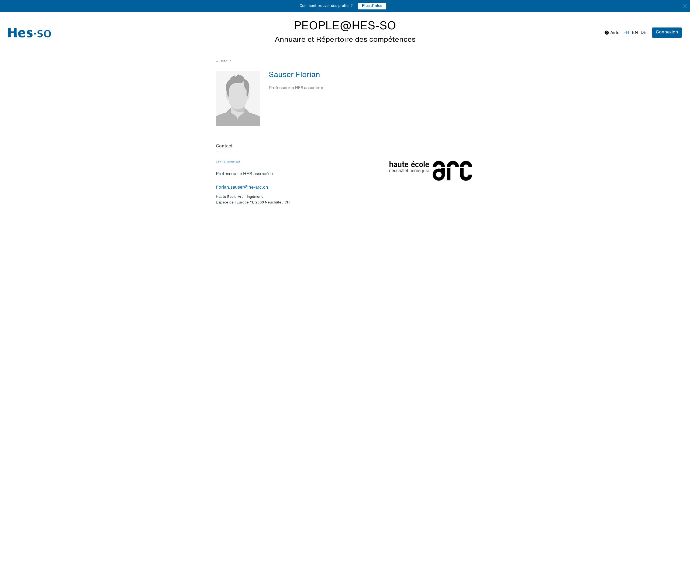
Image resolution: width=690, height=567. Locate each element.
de (644, 33)
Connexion (667, 32)
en (635, 33)
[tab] (232, 146)
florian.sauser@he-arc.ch (242, 187)
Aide (614, 33)
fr (626, 33)
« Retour (223, 61)
